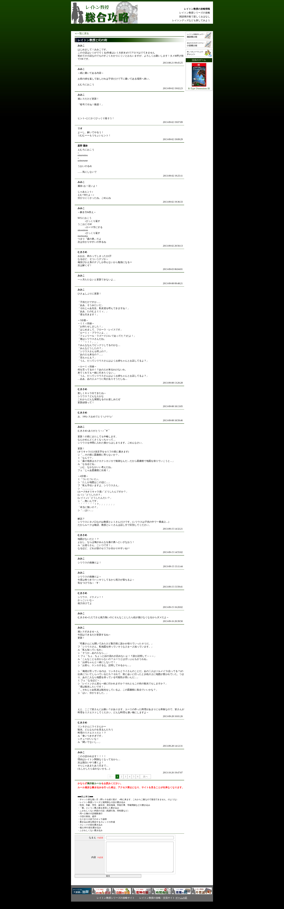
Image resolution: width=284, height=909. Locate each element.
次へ (145, 776)
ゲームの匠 (181, 898)
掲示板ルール (94, 783)
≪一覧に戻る (82, 33)
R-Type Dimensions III (199, 88)
